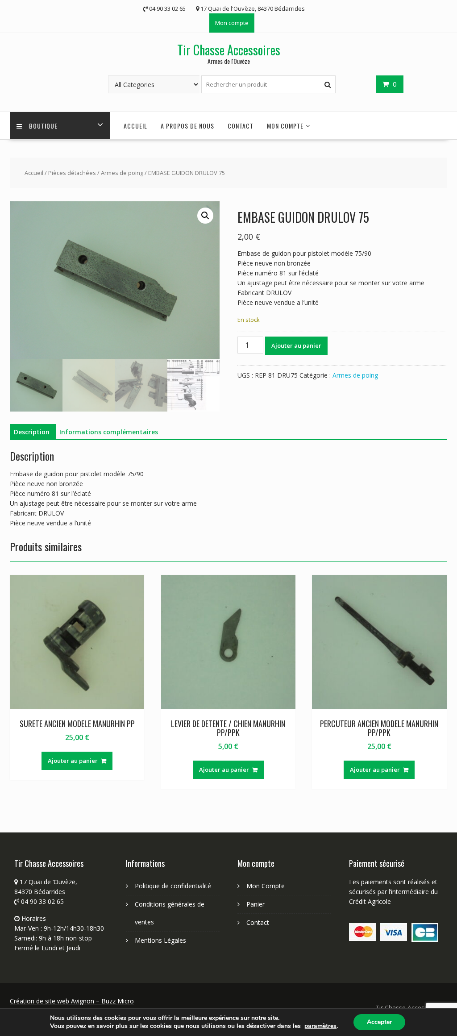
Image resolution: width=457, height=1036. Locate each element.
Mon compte (232, 23)
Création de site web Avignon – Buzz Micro (72, 1001)
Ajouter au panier (296, 345)
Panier (255, 904)
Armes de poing (122, 173)
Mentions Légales (160, 940)
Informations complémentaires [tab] (108, 432)
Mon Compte (265, 886)
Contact (240, 125)
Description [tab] (32, 432)
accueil (135, 125)
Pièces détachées (72, 173)
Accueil (34, 173)
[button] (205, 216)
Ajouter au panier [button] (73, 761)
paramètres (320, 1026)
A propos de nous (187, 125)
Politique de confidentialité (173, 886)
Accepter (379, 1022)
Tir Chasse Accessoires (228, 50)
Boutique (43, 125)
